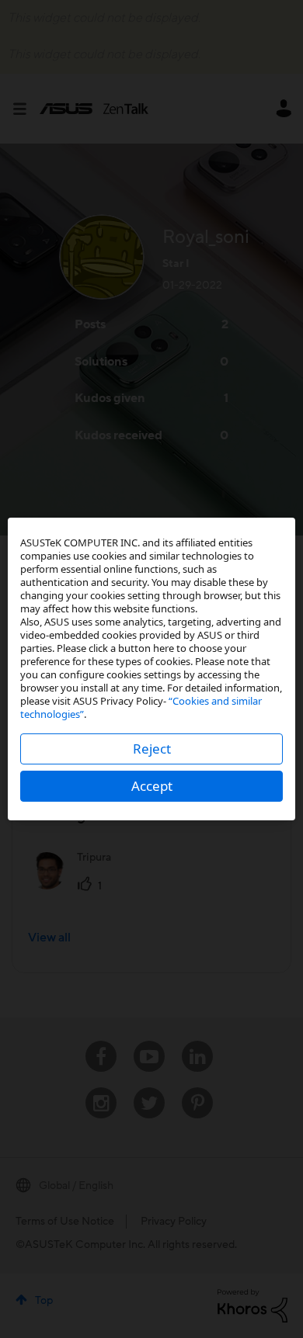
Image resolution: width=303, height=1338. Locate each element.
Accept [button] (151, 786)
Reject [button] (152, 748)
